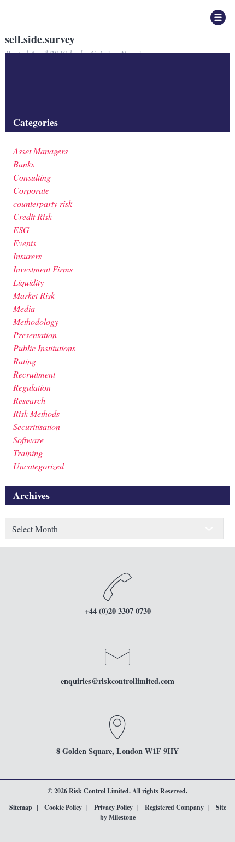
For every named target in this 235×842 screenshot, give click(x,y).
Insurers (27, 256)
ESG (21, 229)
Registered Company (174, 807)
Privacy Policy (113, 807)
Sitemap (20, 807)
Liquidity (28, 282)
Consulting (32, 177)
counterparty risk (42, 203)
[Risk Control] (63, 16)
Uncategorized (38, 466)
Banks (23, 164)
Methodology (35, 321)
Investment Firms (43, 269)
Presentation (35, 334)
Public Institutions (44, 347)
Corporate (31, 190)
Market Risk (34, 295)
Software (28, 439)
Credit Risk (32, 216)
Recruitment (34, 374)
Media (24, 308)
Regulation (32, 387)
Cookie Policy (63, 807)
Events (24, 242)
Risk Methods (36, 413)
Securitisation (36, 426)
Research (29, 400)
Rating (24, 361)
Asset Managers (40, 150)
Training (28, 452)
